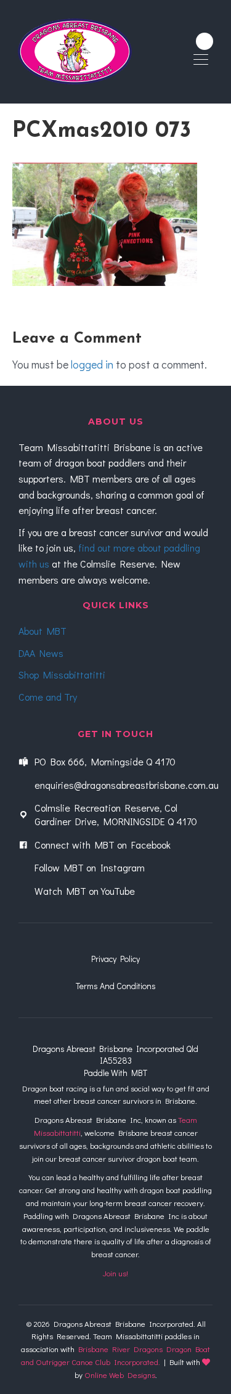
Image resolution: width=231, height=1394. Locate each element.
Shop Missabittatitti (61, 674)
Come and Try (47, 696)
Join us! (115, 1273)
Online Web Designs (119, 1374)
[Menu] (200, 60)
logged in (92, 364)
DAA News (40, 652)
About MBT (42, 630)
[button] (204, 41)
